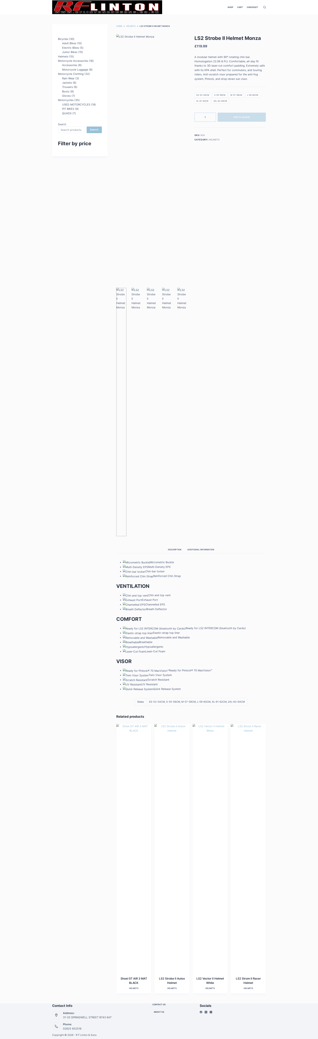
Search (62, 124)
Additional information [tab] (200, 549)
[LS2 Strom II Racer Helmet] (248, 848)
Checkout (252, 7)
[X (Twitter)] (206, 1012)
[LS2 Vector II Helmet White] (210, 848)
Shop (230, 7)
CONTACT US (159, 1004)
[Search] (264, 7)
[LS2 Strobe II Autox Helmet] (171, 848)
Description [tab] (174, 549)
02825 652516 (72, 1028)
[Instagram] (211, 1012)
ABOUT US (159, 1012)
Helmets (214, 139)
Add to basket (241, 117)
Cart (240, 7)
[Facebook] (201, 1012)
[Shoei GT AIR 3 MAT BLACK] (133, 848)
